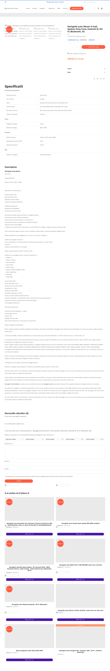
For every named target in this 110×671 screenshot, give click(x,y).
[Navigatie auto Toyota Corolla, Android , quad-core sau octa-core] (80, 596)
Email (7, 469)
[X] (97, 79)
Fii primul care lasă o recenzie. (76, 36)
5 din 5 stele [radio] (90, 439)
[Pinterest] (100, 79)
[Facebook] (94, 79)
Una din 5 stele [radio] (11, 439)
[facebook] (5, 2)
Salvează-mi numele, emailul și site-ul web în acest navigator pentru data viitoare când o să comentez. (39, 476)
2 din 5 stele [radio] (30, 439)
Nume (7, 461)
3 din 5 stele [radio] (50, 439)
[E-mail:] (103, 79)
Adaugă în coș (93, 47)
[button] (86, 69)
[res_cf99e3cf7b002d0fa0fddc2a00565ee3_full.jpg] (34, 25)
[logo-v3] (11, 8)
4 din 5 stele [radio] (70, 439)
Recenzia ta (9, 443)
